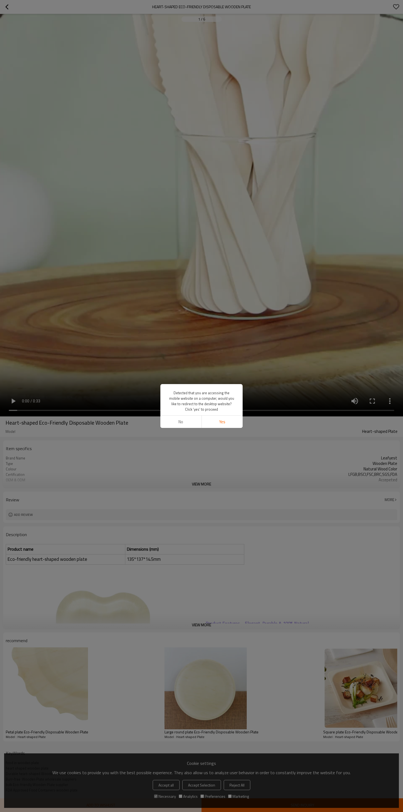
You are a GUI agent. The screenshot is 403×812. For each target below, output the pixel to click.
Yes (222, 422)
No (180, 422)
